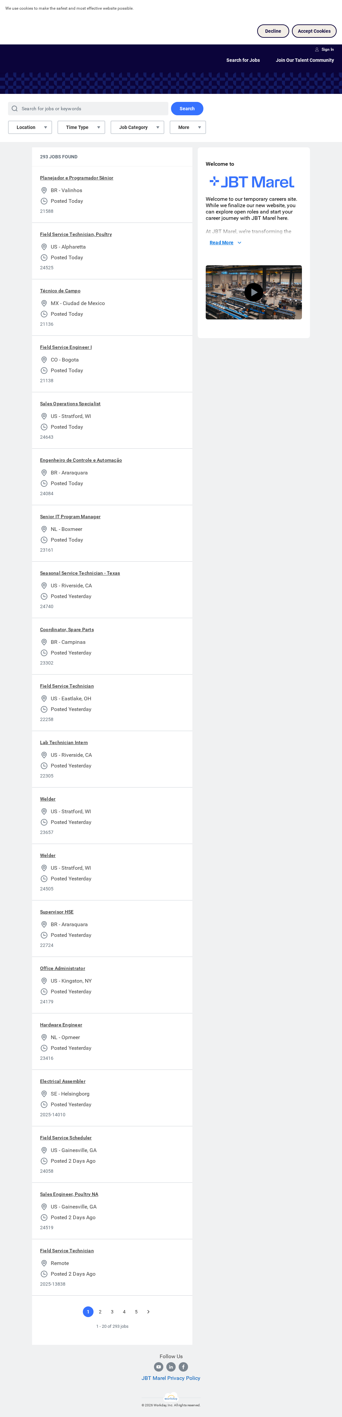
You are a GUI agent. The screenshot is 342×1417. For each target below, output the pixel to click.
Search (187, 108)
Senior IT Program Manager (70, 516)
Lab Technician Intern (64, 742)
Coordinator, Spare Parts (67, 629)
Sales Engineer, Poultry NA (69, 1194)
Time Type (77, 127)
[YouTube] (158, 1367)
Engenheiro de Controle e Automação (81, 460)
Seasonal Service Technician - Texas (80, 573)
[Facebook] (183, 1367)
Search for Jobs (243, 60)
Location (26, 127)
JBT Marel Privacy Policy (171, 1378)
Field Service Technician (67, 686)
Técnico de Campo (60, 290)
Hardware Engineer (61, 1024)
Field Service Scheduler (66, 1137)
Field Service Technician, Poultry (76, 234)
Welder (47, 799)
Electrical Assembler (63, 1081)
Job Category (133, 127)
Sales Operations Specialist (70, 403)
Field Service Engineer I (66, 347)
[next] (148, 1311)
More (183, 127)
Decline (273, 31)
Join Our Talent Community (305, 60)
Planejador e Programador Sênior (76, 177)
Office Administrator (62, 968)
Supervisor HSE (56, 911)
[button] (254, 292)
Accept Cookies (314, 31)
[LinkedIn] (171, 1367)
